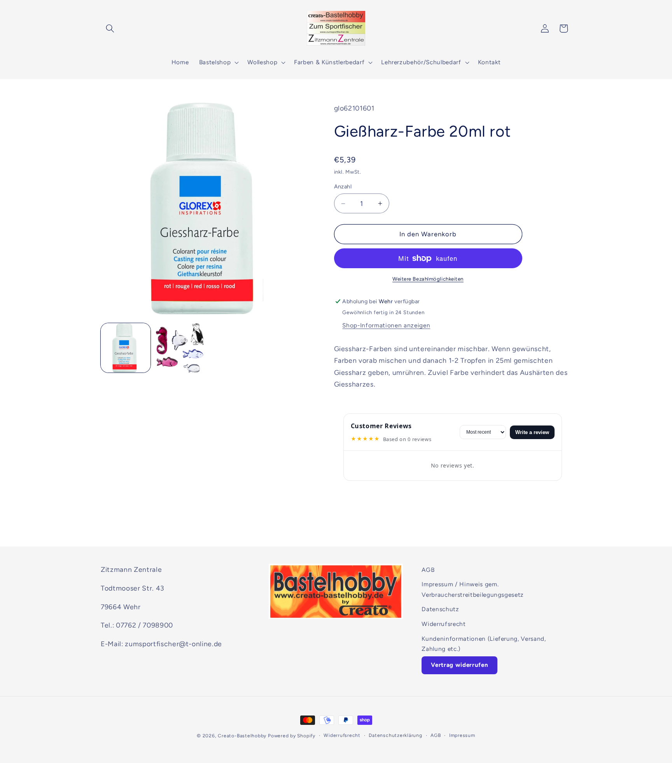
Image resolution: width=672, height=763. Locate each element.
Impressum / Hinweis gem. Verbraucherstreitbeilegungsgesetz (473, 589)
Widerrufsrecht (444, 624)
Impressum (462, 735)
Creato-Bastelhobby (242, 735)
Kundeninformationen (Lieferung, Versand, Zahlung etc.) (484, 644)
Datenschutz (440, 609)
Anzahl (343, 186)
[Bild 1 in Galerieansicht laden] (125, 348)
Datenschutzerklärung (395, 735)
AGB (428, 569)
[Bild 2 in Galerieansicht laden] (180, 348)
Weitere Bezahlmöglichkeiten (428, 279)
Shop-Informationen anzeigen (386, 325)
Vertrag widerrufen (459, 665)
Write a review (532, 432)
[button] (110, 28)
